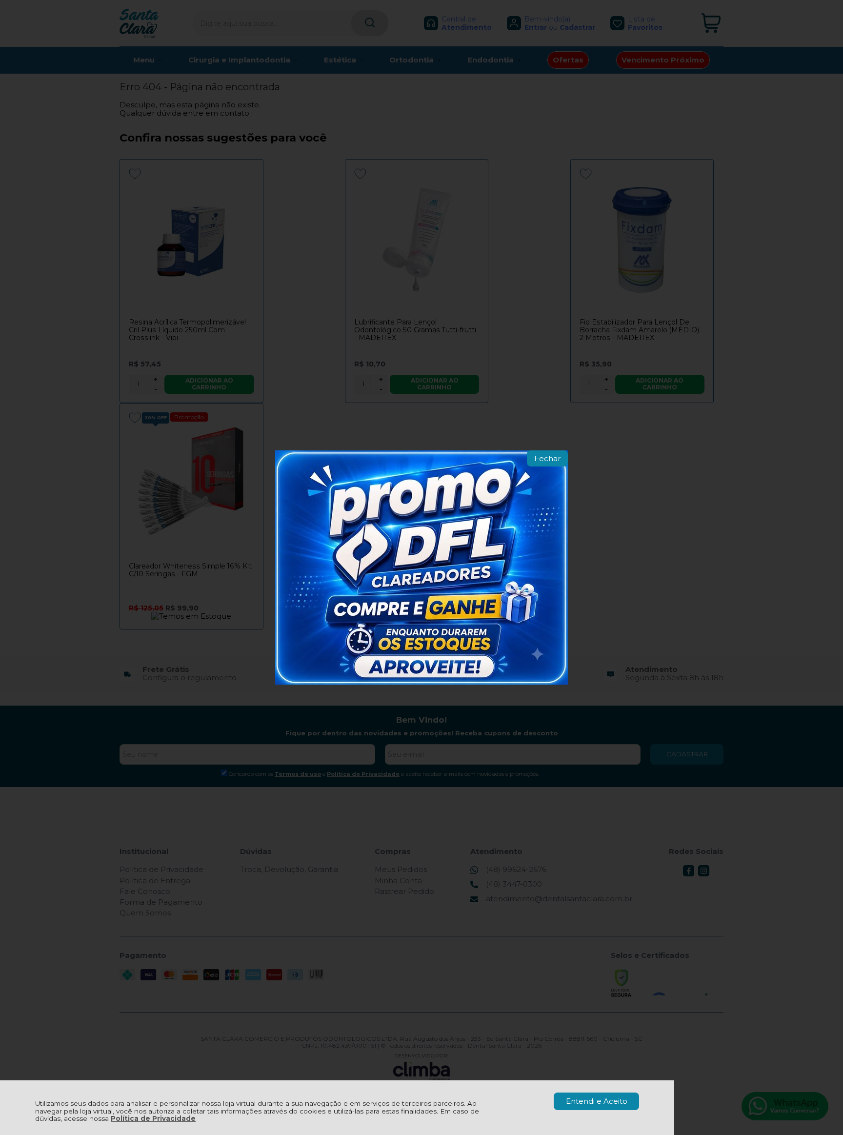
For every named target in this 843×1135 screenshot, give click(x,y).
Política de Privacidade (153, 1118)
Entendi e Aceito (596, 1101)
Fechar (547, 458)
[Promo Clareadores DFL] (421, 567)
